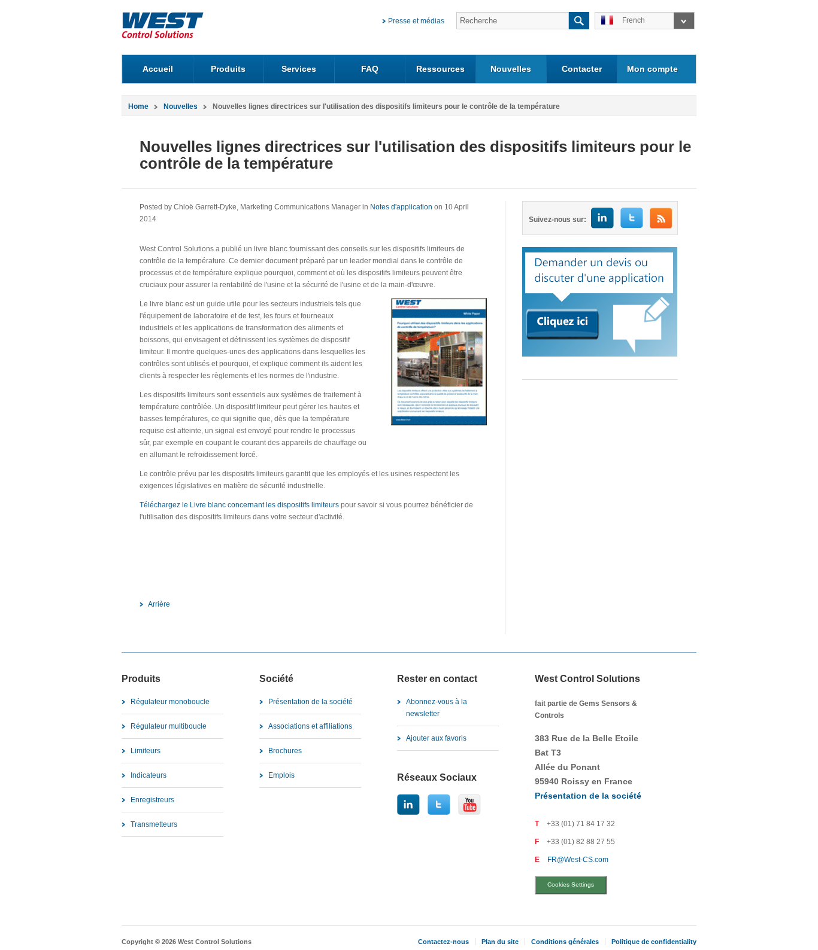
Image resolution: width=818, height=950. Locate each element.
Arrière (159, 604)
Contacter (582, 69)
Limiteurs (145, 751)
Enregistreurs (152, 800)
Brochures (285, 751)
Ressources (440, 69)
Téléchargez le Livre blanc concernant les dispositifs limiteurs (239, 505)
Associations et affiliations (310, 726)
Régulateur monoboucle (170, 702)
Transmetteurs (154, 824)
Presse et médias (416, 21)
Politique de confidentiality (653, 941)
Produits (228, 69)
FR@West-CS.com (577, 859)
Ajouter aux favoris (436, 738)
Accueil (158, 69)
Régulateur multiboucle (169, 726)
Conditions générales (565, 941)
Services (298, 69)
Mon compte (652, 69)
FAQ (369, 69)
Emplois (281, 775)
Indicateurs (148, 775)
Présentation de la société (310, 702)
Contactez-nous (443, 941)
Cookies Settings (570, 884)
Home (138, 106)
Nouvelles (510, 69)
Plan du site (500, 941)
